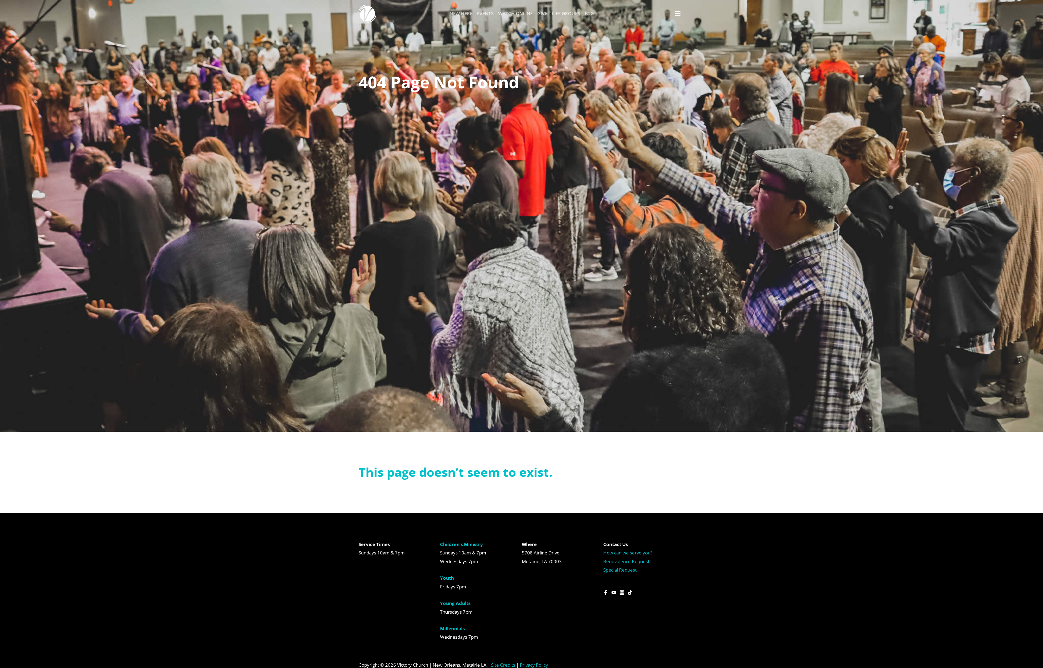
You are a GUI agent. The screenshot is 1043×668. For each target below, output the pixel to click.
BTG (589, 13)
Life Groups (566, 13)
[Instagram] (622, 592)
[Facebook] (605, 592)
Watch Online (515, 13)
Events (485, 13)
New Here (461, 13)
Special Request (620, 570)
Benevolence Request (626, 561)
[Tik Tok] (630, 592)
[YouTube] (613, 592)
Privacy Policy (534, 665)
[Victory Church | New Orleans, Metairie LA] (367, 13)
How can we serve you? (627, 553)
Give (542, 13)
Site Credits (503, 665)
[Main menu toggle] (678, 13)
